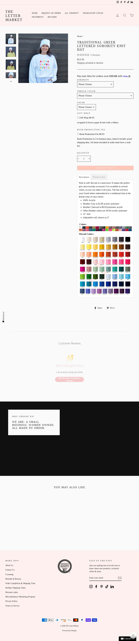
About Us (9, 565)
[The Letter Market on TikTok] (106, 586)
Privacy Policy (11, 601)
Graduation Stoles (93, 13)
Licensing (9, 574)
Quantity (83, 153)
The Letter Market (13, 16)
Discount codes (11, 592)
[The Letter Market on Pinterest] (101, 586)
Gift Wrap (83, 113)
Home (35, 13)
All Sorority (72, 13)
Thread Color (86, 91)
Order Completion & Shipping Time (20, 583)
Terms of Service (12, 606)
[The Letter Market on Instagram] (91, 586)
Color (81, 103)
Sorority (83, 80)
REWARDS (52, 17)
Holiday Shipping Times (15, 588)
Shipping (80, 63)
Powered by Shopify (69, 631)
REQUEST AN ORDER (51, 13)
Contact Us (9, 570)
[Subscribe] (119, 578)
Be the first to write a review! (69, 379)
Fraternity (38, 17)
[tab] (84, 177)
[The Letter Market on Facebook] (96, 586)
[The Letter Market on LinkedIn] (112, 586)
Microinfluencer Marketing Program (20, 597)
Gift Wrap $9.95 (87, 117)
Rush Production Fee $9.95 (92, 134)
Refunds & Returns (13, 579)
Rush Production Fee (91, 130)
